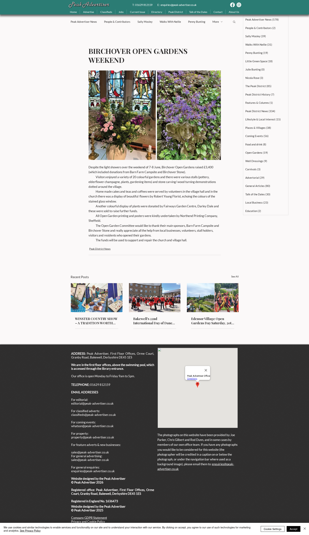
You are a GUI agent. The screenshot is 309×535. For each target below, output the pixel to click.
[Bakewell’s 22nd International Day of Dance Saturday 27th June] (155, 297)
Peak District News (100, 248)
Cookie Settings (272, 529)
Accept (293, 529)
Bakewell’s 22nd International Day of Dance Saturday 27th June (153, 321)
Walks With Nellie (170, 21)
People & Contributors (117, 21)
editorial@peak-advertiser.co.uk (92, 403)
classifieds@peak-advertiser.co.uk (93, 415)
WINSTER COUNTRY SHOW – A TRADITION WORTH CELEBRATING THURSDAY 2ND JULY (96, 321)
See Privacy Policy (30, 530)
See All (235, 276)
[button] (137, 12)
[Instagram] (239, 5)
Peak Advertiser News (84, 21)
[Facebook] (232, 5)
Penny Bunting (196, 21)
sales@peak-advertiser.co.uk (90, 452)
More (215, 21)
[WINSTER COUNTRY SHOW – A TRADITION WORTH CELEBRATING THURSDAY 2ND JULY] (96, 297)
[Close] (305, 529)
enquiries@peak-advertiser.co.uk (179, 4)
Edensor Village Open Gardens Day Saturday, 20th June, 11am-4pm (212, 321)
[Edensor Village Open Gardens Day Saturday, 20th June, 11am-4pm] (213, 297)
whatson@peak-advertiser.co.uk (92, 426)
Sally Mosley (145, 21)
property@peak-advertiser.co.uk (92, 437)
